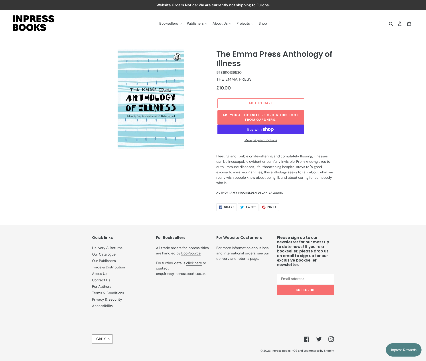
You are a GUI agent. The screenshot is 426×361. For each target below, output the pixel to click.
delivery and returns (232, 258)
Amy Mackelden (244, 192)
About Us (99, 273)
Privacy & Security (107, 299)
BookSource (191, 253)
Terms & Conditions (108, 293)
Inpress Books (281, 351)
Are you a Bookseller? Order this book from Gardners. (261, 117)
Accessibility (102, 305)
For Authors (101, 286)
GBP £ (101, 339)
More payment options (261, 140)
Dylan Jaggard (270, 192)
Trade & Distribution (108, 267)
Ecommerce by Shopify (319, 351)
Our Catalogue (104, 254)
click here (194, 263)
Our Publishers (104, 260)
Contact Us (101, 280)
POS (294, 351)
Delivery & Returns (107, 248)
